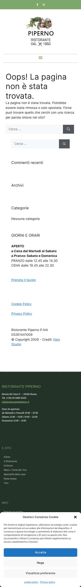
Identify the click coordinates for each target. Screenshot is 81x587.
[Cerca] (68, 129)
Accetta (40, 552)
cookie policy (31, 582)
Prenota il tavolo (23, 280)
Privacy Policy (21, 314)
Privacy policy (47, 582)
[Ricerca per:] (34, 129)
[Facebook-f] (37, 4)
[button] (75, 517)
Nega (40, 563)
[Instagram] (43, 4)
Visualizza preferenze (40, 573)
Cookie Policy (21, 304)
